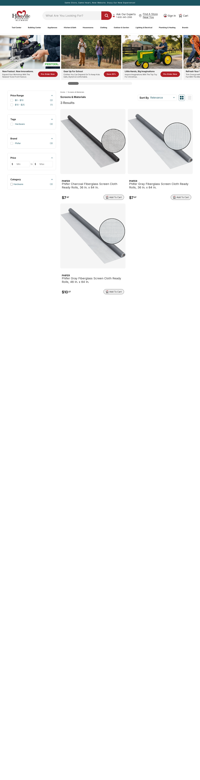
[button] (16, 27)
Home (62, 92)
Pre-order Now (48, 74)
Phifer (33, 143)
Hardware (33, 124)
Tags (13, 119)
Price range (17, 95)
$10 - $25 (33, 104)
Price (13, 157)
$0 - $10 (33, 100)
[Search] (106, 15)
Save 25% (111, 74)
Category (15, 179)
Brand (13, 138)
